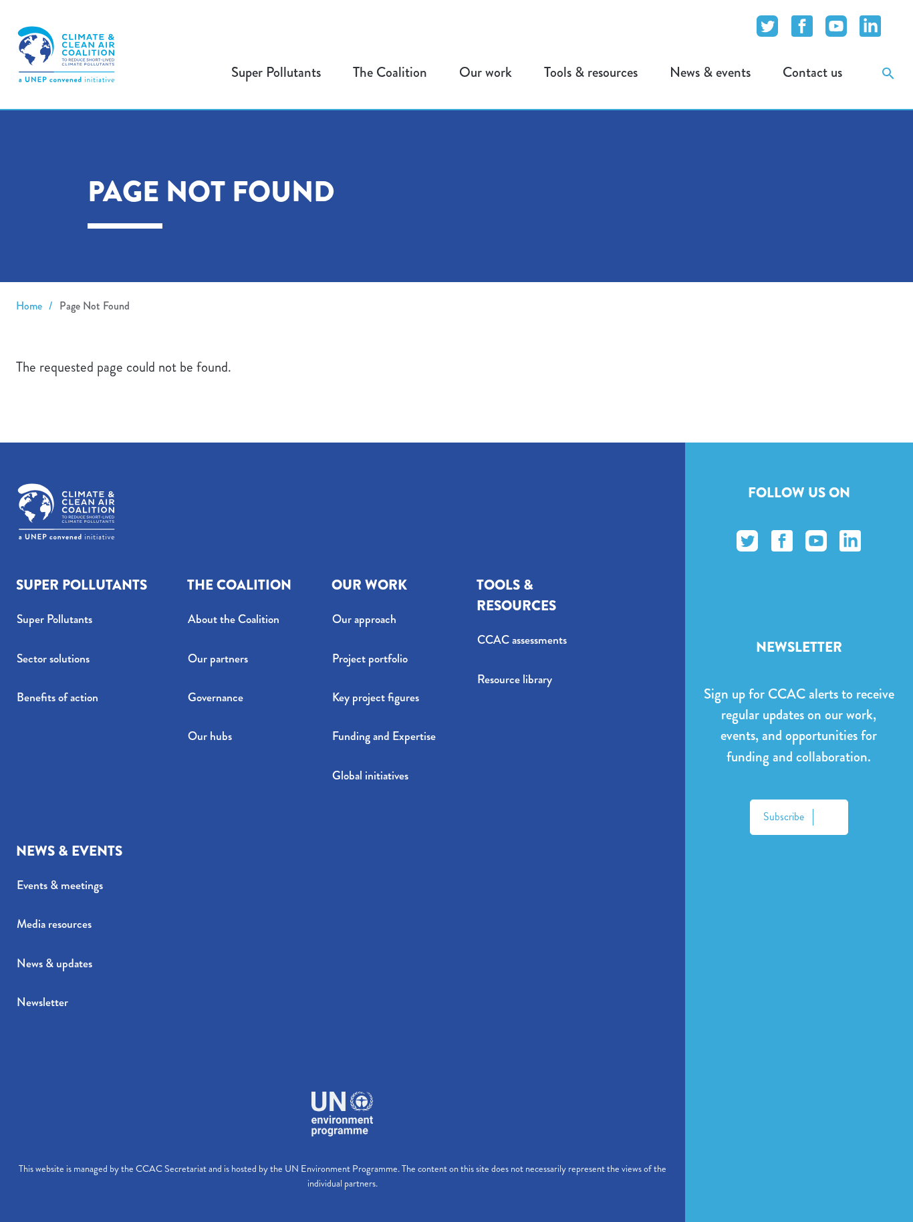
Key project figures (375, 697)
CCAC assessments (522, 640)
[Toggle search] (888, 72)
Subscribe (783, 816)
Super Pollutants (54, 619)
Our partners (218, 658)
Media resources (54, 924)
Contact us (812, 72)
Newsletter (42, 1002)
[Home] (66, 54)
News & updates (54, 963)
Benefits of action (57, 697)
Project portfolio (370, 658)
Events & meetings (60, 885)
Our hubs (210, 736)
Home (29, 306)
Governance (215, 697)
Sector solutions (53, 658)
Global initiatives (370, 775)
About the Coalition (233, 619)
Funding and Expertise (384, 736)
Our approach (364, 619)
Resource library (514, 679)
